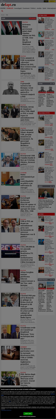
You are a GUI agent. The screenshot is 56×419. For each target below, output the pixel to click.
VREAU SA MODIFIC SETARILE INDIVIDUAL (28, 416)
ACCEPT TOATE (28, 413)
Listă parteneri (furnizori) (6, 410)
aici (10, 401)
